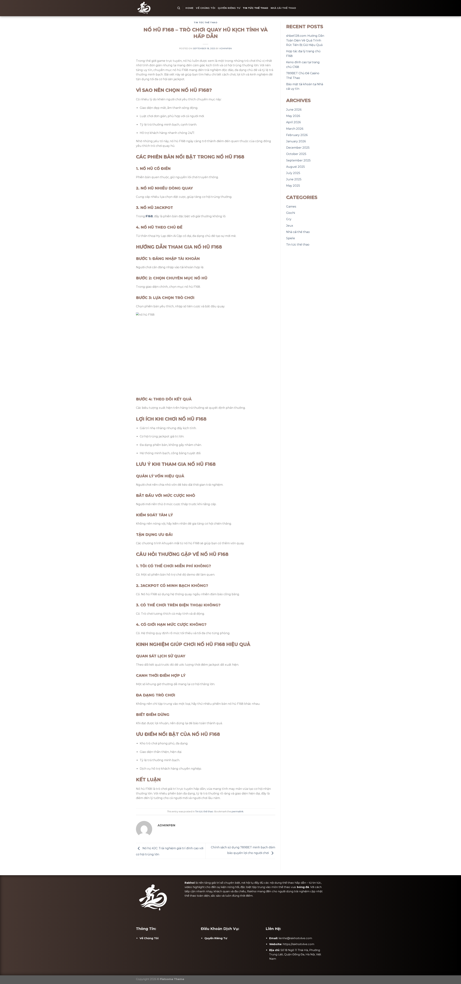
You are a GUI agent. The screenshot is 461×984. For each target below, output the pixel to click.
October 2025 (296, 154)
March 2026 (294, 128)
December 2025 (298, 147)
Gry (288, 219)
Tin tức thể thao (255, 8)
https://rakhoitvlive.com (298, 944)
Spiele (290, 238)
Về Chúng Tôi (205, 8)
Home (189, 8)
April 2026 (293, 122)
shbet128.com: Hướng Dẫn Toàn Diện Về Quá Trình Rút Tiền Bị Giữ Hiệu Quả (305, 40)
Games (291, 206)
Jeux (289, 225)
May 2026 (293, 116)
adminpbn (225, 48)
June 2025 (293, 179)
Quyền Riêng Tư (229, 8)
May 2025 (293, 185)
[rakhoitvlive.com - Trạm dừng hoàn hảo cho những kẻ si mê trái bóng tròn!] (154, 8)
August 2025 (295, 166)
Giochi (290, 213)
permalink (237, 811)
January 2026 (296, 141)
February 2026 (297, 135)
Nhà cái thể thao (283, 8)
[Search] (178, 8)
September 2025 (298, 160)
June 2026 (293, 109)
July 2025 (293, 173)
